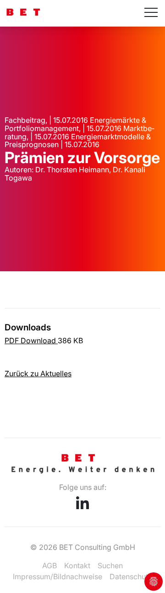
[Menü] (151, 13)
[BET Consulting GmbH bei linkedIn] (82, 506)
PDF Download (31, 340)
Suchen (110, 565)
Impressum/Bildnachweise (57, 576)
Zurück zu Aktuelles (38, 373)
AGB (49, 565)
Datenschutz (131, 576)
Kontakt (77, 565)
